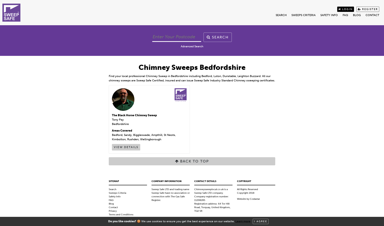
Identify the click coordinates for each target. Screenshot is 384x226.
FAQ (345, 15)
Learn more (242, 221)
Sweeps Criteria (303, 15)
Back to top (194, 161)
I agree (260, 221)
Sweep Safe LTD (203, 192)
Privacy (113, 210)
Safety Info (329, 15)
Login (347, 9)
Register (369, 9)
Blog (357, 15)
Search (281, 15)
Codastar (255, 198)
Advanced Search (192, 46)
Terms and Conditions (121, 214)
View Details (126, 147)
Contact (372, 15)
